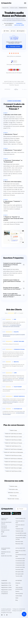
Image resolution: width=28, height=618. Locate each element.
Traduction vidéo (13, 486)
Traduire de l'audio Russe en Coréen (13, 436)
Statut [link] (17, 598)
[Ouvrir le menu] (25, 3)
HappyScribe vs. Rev (6, 583)
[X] (4, 615)
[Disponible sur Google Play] (16, 513)
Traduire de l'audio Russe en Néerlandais (13, 452)
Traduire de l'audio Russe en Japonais (13, 461)
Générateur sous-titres (13, 492)
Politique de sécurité (17, 610)
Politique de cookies (6, 610)
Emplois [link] (17, 591)
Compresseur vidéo (20, 565)
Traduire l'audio (14, 7)
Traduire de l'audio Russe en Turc (13, 446)
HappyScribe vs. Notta (6, 587)
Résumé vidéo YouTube (13, 498)
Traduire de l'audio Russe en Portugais (13, 464)
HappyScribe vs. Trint (6, 585)
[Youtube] (6, 615)
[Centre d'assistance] (24, 614)
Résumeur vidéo (19, 543)
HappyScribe (5, 7)
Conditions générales (6, 609)
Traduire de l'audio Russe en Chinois (13, 433)
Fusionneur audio (19, 569)
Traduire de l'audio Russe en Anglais (13, 468)
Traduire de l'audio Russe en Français (13, 443)
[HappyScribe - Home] (6, 3)
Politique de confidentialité (19, 609)
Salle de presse (19, 593)
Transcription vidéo (13, 489)
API (2, 534)
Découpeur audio (19, 573)
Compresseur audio (20, 563)
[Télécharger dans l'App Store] (6, 513)
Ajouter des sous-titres (6, 555)
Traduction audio (19, 528)
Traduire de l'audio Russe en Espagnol (13, 449)
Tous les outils (19, 576)
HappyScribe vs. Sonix (6, 589)
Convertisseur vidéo (20, 558)
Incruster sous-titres (20, 567)
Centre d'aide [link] (19, 595)
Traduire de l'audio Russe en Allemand (13, 458)
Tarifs (17, 585)
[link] (14, 24)
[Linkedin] (1, 615)
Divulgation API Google (6, 612)
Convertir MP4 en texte (21, 535)
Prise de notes (13, 495)
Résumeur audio (19, 541)
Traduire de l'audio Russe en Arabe (13, 455)
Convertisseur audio (20, 560)
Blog (17, 600)
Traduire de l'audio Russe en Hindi (13, 471)
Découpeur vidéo (20, 571)
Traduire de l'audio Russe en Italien (13, 439)
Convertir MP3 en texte (21, 533)
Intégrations (4, 536)
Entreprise (18, 583)
